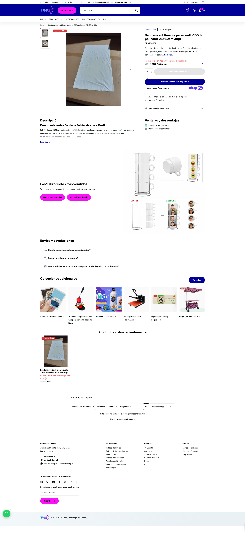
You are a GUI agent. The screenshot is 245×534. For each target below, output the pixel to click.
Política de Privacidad (115, 458)
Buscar (147, 461)
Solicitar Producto (151, 458)
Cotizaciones (72, 19)
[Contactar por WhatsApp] (6, 513)
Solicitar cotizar (150, 454)
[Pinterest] (47, 482)
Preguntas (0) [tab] (126, 406)
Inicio (43, 19)
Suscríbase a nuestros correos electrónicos (59, 487)
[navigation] (45, 33)
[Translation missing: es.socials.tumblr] (76, 482)
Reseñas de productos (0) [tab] (83, 406)
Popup (186, 61)
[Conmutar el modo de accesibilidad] (203, 2)
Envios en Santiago (190, 451)
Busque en (136, 10)
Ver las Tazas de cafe (79, 197)
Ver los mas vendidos (52, 197)
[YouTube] (53, 482)
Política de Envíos (113, 448)
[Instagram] (41, 482)
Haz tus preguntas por (58, 463)
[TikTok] (71, 482)
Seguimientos (188, 454)
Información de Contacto (116, 464)
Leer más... (169, 55)
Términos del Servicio (115, 461)
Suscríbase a (49, 501)
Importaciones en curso (94, 19)
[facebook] (59, 482)
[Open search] (146, 406)
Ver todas (197, 280)
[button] (150, 29)
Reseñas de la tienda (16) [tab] (107, 406)
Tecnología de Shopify (77, 518)
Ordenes (148, 451)
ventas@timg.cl (51, 460)
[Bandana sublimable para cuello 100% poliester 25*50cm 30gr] (56, 351)
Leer (44, 142)
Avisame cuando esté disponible (175, 82)
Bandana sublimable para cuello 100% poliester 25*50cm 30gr (54, 371)
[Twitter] (65, 482)
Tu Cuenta (148, 448)
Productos (54, 19)
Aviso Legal (111, 468)
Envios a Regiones (190, 448)
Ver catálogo (66, 10)
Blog (146, 464)
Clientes (148, 443)
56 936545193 (50, 456)
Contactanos (111, 443)
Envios (185, 443)
